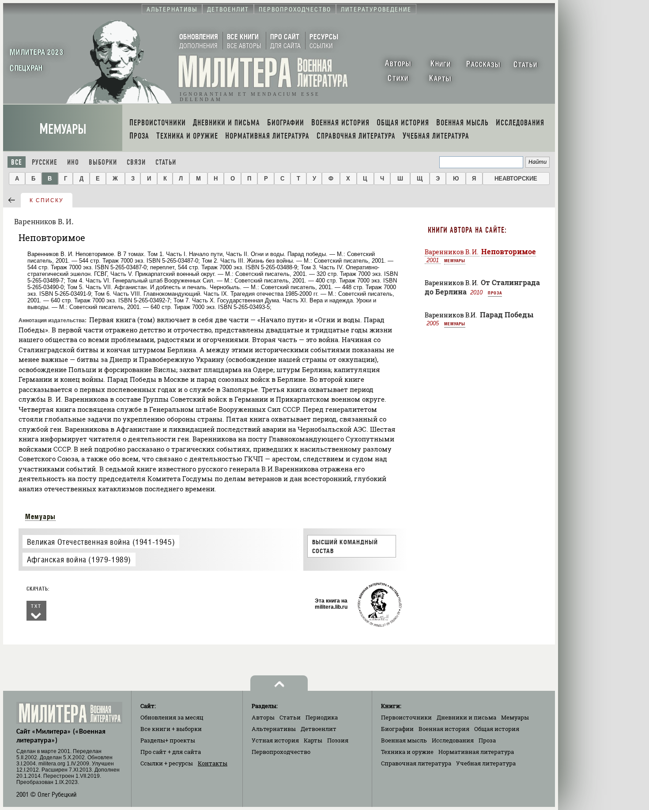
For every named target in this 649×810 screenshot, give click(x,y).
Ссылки (166, 763)
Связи (136, 162)
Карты (313, 740)
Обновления (172, 717)
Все (16, 162)
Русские (44, 162)
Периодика (322, 717)
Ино (73, 162)
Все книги (171, 729)
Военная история (444, 729)
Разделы (167, 740)
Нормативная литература (476, 752)
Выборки (103, 162)
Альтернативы (274, 729)
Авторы (263, 717)
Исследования (453, 740)
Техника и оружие (407, 752)
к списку (47, 200)
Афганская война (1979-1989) (79, 559)
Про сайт (170, 752)
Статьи (165, 162)
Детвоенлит (318, 729)
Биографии (397, 729)
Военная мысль (404, 740)
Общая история (496, 729)
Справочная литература (416, 763)
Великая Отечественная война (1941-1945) (101, 541)
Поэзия (337, 740)
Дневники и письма (466, 717)
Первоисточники (406, 717)
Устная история (275, 740)
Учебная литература (486, 763)
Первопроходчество (281, 752)
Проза (495, 292)
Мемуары (63, 129)
